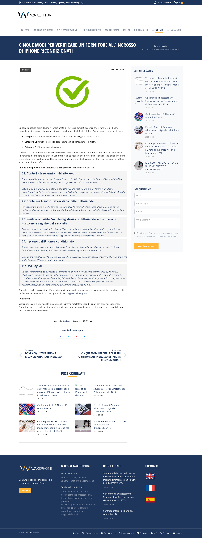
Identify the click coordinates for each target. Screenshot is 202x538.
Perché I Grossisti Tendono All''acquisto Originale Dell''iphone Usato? (106, 408)
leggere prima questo (77, 293)
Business (26, 69)
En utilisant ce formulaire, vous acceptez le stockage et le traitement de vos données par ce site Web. (158, 235)
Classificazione (109, 533)
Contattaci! (25, 490)
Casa (156, 46)
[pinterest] (76, 336)
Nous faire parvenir (146, 246)
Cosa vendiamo (91, 533)
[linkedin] (84, 336)
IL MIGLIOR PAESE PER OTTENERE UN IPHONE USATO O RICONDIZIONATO (109, 424)
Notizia (164, 46)
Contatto (166, 533)
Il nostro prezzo (127, 533)
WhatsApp (175, 30)
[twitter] (68, 336)
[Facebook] (60, 336)
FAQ (155, 533)
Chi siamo (143, 533)
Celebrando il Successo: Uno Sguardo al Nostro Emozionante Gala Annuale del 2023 (109, 388)
